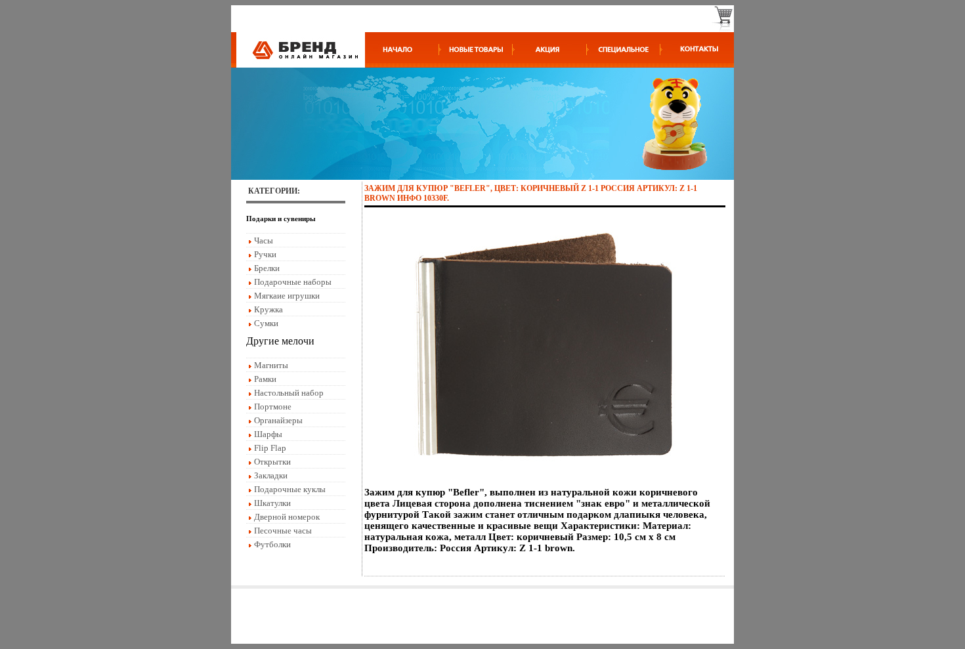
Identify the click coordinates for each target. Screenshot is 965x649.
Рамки (265, 379)
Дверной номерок (287, 517)
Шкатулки (272, 503)
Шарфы (268, 434)
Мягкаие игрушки (287, 296)
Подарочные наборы (293, 282)
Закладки (271, 475)
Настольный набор (289, 393)
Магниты (271, 365)
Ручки (265, 254)
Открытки (272, 462)
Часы (263, 240)
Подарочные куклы (290, 489)
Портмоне (272, 406)
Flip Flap (270, 448)
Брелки (267, 268)
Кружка (268, 309)
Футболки (272, 544)
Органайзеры (278, 420)
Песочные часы (283, 530)
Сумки (266, 323)
